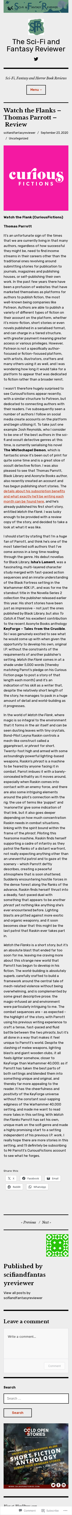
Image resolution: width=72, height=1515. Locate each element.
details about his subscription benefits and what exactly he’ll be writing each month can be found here (34, 496)
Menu (34, 90)
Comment (54, 1366)
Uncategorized (18, 138)
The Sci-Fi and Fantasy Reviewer (36, 45)
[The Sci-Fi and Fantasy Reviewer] (36, 6)
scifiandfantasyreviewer (19, 133)
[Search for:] (36, 1398)
